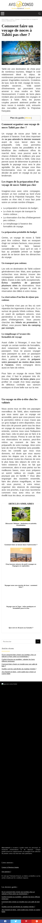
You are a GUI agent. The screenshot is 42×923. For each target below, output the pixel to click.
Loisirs (12, 19)
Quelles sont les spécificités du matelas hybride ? (19, 669)
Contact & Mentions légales (10, 867)
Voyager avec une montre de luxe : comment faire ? (21, 586)
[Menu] (2, 13)
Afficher (28, 118)
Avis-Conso (5, 19)
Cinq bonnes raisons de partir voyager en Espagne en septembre (21, 565)
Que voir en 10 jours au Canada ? (21, 628)
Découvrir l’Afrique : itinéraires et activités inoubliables (21, 524)
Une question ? (6, 871)
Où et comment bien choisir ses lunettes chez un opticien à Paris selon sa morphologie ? (19, 655)
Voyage (17, 19)
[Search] (39, 13)
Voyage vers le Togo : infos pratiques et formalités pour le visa (21, 607)
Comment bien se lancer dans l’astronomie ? (21, 545)
